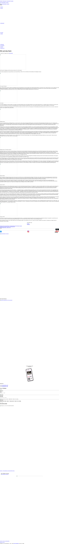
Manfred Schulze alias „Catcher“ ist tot (5, 227)
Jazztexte (1, 8)
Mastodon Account (2, 542)
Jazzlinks (1, 33)
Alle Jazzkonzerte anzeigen (3, 403)
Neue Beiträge (2, 45)
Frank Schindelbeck (16, 543)
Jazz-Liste (1, 32)
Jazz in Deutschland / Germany (4, 2)
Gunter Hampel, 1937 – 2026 (5, 386)
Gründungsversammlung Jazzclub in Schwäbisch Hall (7, 226)
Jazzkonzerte (2, 44)
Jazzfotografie (2, 23)
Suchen (1, 228)
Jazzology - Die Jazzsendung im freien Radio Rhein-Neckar (7, 470)
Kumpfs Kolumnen (28, 224)
